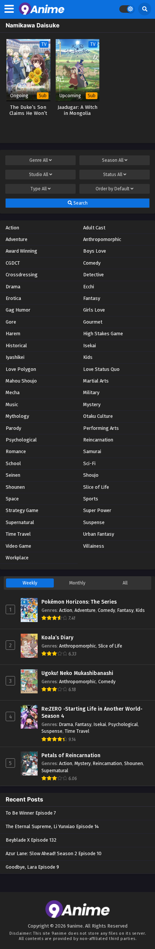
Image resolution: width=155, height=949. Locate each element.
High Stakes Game (103, 333)
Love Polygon (21, 369)
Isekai (89, 345)
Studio (38, 174)
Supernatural (20, 522)
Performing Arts (101, 428)
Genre (38, 160)
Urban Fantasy (98, 534)
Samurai (92, 451)
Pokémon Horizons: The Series (79, 602)
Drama (13, 286)
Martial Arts (96, 381)
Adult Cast (94, 227)
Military (91, 392)
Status (112, 174)
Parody (13, 428)
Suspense (94, 522)
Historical (16, 345)
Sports (90, 499)
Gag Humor (18, 310)
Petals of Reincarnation (70, 755)
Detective (93, 274)
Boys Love (94, 251)
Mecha (13, 392)
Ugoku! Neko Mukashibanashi (77, 673)
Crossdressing (22, 274)
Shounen (15, 487)
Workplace (17, 557)
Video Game (18, 546)
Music (12, 404)
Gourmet (92, 322)
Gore (11, 322)
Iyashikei (15, 357)
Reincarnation (98, 440)
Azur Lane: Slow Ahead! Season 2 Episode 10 (54, 853)
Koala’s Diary (57, 637)
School (13, 463)
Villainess (93, 546)
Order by (112, 188)
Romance (16, 451)
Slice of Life (96, 487)
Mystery (91, 404)
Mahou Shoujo (21, 381)
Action (12, 227)
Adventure (16, 239)
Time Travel (18, 534)
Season (112, 160)
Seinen (13, 475)
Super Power (97, 510)
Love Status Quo (101, 369)
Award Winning (21, 251)
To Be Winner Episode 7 (31, 813)
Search (80, 203)
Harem (13, 333)
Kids (88, 357)
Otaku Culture (98, 416)
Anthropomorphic (102, 239)
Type (38, 188)
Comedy (91, 263)
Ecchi (88, 286)
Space (12, 499)
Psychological (21, 440)
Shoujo (91, 475)
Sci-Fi (89, 463)
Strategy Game (22, 510)
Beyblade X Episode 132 (31, 840)
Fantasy (91, 298)
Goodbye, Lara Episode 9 (32, 867)
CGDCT (13, 263)
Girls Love (94, 310)
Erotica (13, 298)
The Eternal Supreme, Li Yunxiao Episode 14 (52, 826)
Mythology (17, 416)
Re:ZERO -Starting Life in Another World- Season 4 (92, 713)
